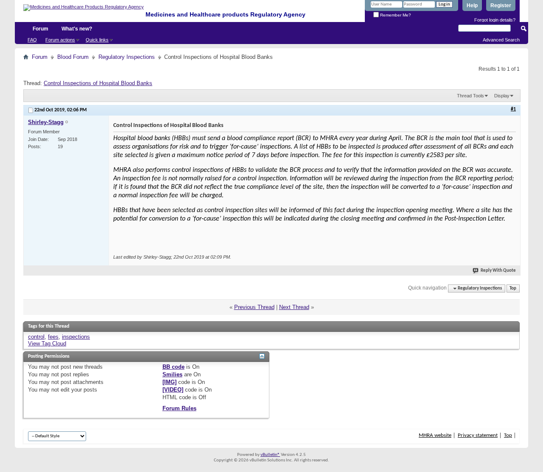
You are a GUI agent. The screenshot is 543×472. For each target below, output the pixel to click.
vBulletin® (270, 455)
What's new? (77, 29)
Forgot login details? (494, 19)
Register (500, 5)
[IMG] (169, 382)
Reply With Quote (498, 270)
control (36, 337)
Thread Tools (470, 95)
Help (472, 5)
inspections (76, 337)
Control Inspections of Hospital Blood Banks (98, 83)
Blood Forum (73, 57)
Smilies (172, 374)
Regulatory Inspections (126, 57)
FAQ (32, 39)
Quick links (97, 39)
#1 (513, 109)
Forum (40, 29)
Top (512, 288)
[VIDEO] (172, 389)
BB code (173, 367)
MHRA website (435, 435)
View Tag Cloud (47, 343)
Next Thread (294, 307)
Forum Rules (179, 408)
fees (53, 337)
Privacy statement (478, 435)
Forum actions (60, 39)
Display (501, 95)
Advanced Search (501, 39)
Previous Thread (254, 307)
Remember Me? (395, 15)
